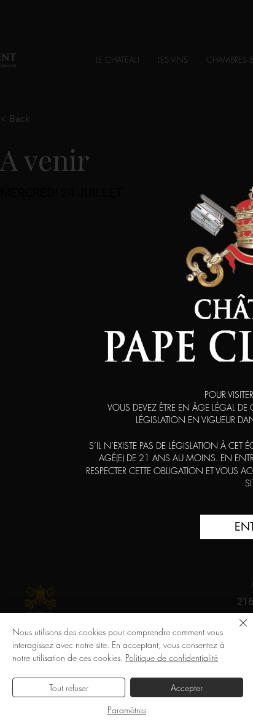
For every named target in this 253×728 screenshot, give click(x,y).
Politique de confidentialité (171, 657)
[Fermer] (236, 630)
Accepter (187, 688)
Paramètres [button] (126, 710)
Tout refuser (68, 688)
